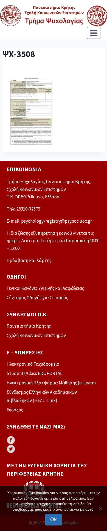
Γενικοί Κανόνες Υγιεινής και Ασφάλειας (45, 288)
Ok (53, 519)
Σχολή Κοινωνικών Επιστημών (36, 335)
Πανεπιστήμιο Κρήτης (29, 326)
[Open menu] (93, 33)
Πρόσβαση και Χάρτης (29, 260)
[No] (100, 508)
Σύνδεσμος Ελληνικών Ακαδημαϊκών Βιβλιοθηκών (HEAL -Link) (42, 396)
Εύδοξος (15, 410)
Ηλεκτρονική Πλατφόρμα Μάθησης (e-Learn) (51, 383)
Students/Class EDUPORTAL (34, 373)
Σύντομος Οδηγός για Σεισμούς (37, 298)
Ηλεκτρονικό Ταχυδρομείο (33, 364)
